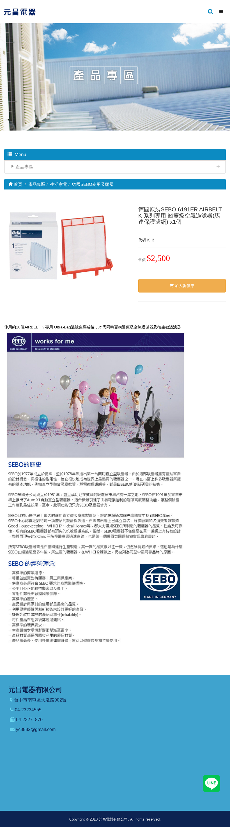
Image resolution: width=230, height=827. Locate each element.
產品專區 (24, 166)
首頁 (17, 184)
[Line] (211, 783)
